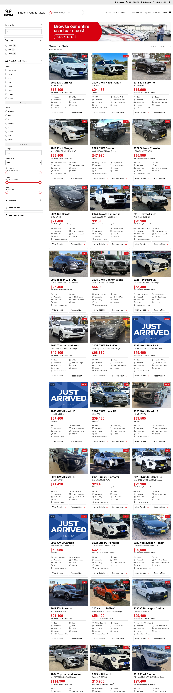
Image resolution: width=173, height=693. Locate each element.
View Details (57, 112)
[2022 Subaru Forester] (151, 132)
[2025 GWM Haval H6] (151, 329)
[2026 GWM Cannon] (68, 527)
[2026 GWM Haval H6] (110, 395)
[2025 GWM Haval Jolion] (110, 66)
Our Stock (135, 12)
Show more (23, 103)
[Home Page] (8, 12)
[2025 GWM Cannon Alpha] (110, 264)
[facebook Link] (169, 2)
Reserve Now (76, 112)
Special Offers (151, 12)
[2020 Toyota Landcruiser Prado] (68, 329)
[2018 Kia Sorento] (151, 66)
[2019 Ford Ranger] (68, 132)
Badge (8, 149)
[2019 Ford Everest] (151, 658)
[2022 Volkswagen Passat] (151, 527)
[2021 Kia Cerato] (68, 198)
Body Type (9, 158)
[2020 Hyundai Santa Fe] (151, 461)
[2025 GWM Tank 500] (110, 329)
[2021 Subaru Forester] (110, 461)
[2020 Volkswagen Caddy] (151, 592)
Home (108, 12)
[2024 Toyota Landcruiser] (68, 658)
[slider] (6, 172)
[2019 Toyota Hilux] (151, 198)
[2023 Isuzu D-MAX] (110, 592)
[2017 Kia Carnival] (68, 66)
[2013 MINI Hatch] (110, 658)
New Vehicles (119, 12)
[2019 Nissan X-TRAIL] (68, 264)
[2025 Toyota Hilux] (151, 264)
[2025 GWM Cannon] (110, 132)
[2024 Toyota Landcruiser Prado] (110, 198)
